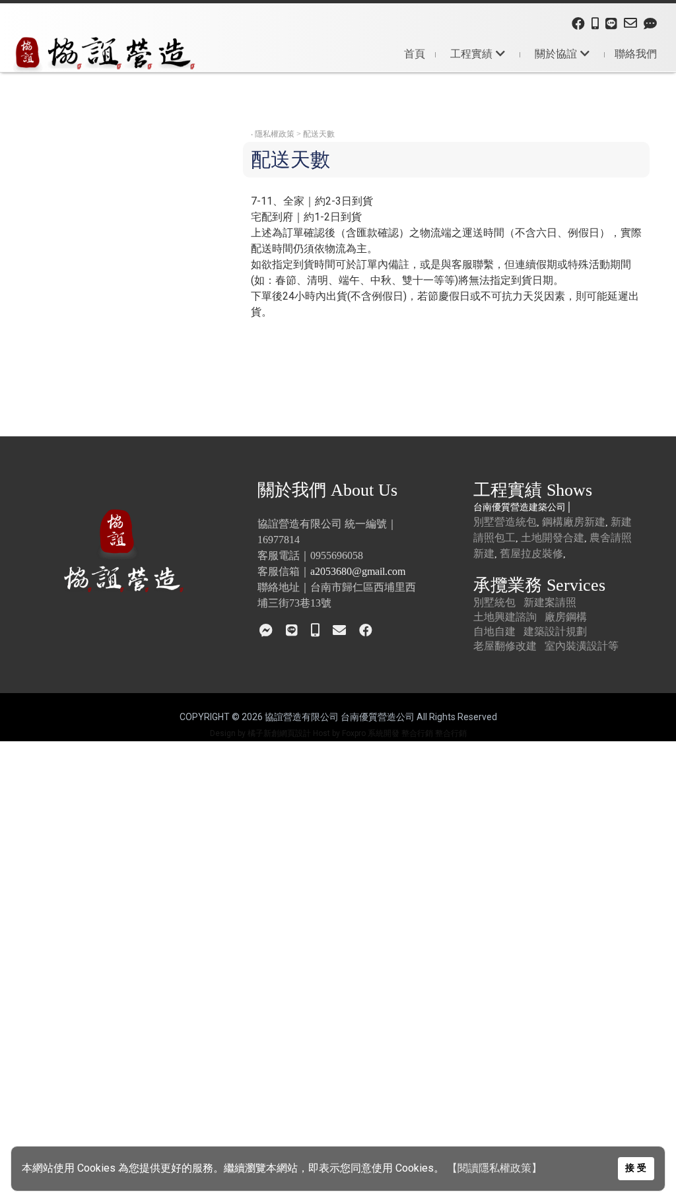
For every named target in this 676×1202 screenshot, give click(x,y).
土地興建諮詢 (505, 616)
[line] (611, 24)
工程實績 (471, 54)
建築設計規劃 (555, 631)
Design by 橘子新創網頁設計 (261, 733)
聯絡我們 (636, 54)
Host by (326, 733)
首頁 (414, 54)
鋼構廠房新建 (573, 521)
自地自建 (494, 631)
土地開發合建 (552, 537)
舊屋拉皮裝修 (531, 553)
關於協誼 (556, 54)
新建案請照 (550, 602)
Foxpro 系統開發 (370, 733)
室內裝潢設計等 (582, 645)
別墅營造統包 (505, 521)
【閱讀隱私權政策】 (494, 1168)
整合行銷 (417, 733)
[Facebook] (578, 24)
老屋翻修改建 (505, 645)
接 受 (635, 1168)
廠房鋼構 (566, 616)
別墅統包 (494, 602)
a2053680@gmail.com (357, 571)
